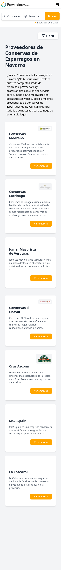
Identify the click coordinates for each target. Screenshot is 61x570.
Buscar (52, 16)
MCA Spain (17, 420)
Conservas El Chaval (19, 309)
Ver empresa (41, 165)
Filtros (50, 36)
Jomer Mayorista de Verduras (22, 251)
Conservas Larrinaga (17, 193)
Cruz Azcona (19, 366)
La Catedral (18, 472)
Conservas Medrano (17, 136)
